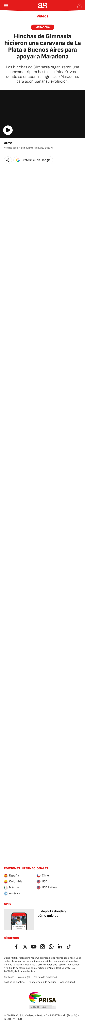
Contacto (9, 977)
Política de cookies (14, 982)
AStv (8, 143)
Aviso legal (24, 977)
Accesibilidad (67, 982)
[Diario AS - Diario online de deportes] (42, 5)
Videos (42, 16)
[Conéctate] (79, 5)
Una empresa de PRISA (42, 997)
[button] (8, 160)
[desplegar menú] (6, 5)
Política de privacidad (45, 977)
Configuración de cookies (42, 982)
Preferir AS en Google (36, 160)
